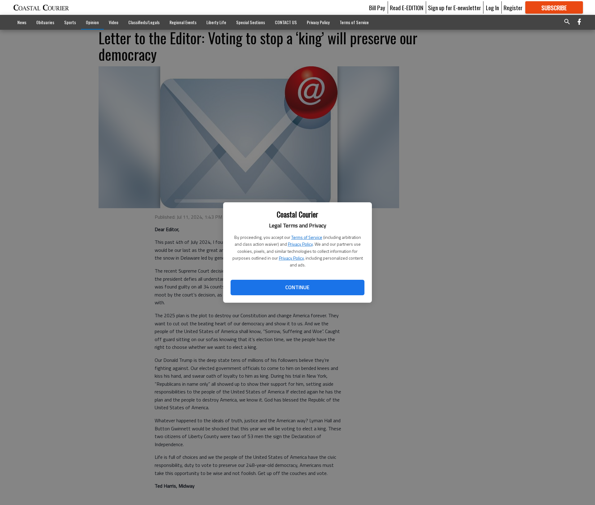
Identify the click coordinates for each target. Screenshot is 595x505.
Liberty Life (216, 22)
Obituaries (45, 22)
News (21, 22)
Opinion (92, 22)
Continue (297, 287)
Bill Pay (377, 7)
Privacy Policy (300, 244)
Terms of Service (306, 237)
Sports (70, 22)
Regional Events (183, 22)
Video (113, 22)
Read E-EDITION (406, 7)
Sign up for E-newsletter (454, 7)
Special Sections (250, 22)
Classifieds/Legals (144, 22)
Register (513, 7)
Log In (492, 7)
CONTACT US (286, 22)
